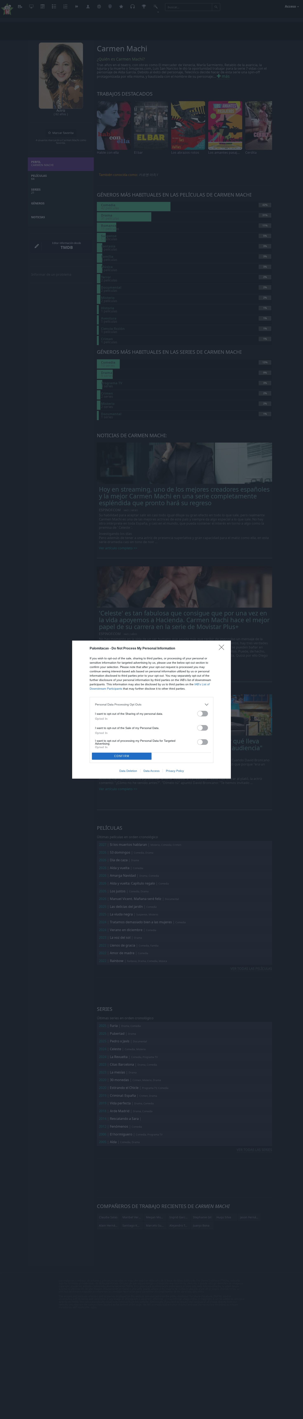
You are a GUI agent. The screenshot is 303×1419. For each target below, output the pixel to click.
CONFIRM (121, 756)
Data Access (151, 770)
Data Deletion (128, 770)
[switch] (202, 713)
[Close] (223, 649)
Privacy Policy (175, 770)
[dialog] (151, 710)
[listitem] (151, 704)
